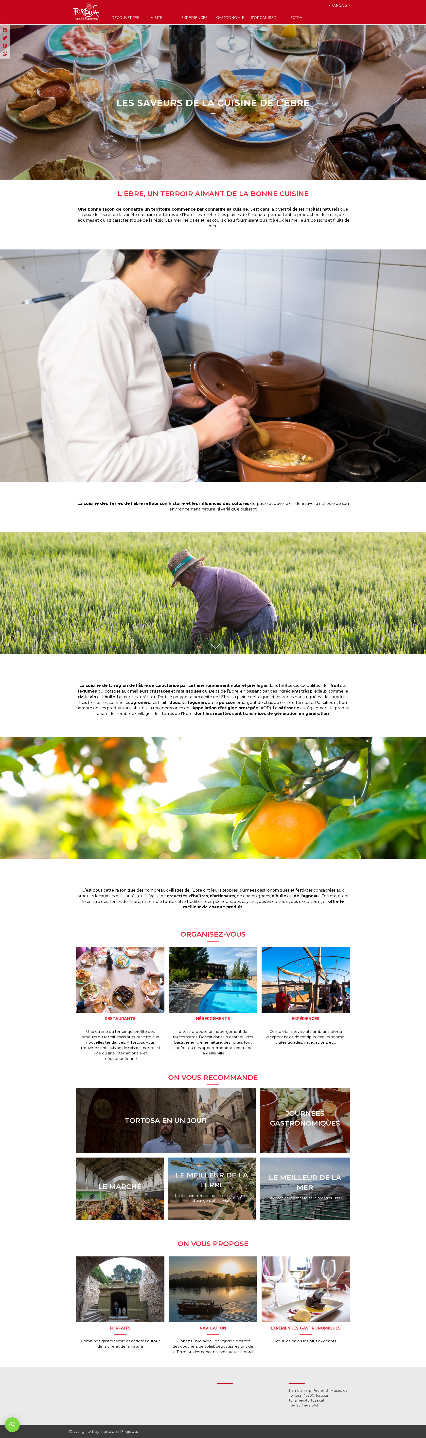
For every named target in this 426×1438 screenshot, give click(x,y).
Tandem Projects (119, 1431)
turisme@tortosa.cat (306, 1400)
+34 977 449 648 (303, 1405)
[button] (12, 1424)
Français (338, 5)
